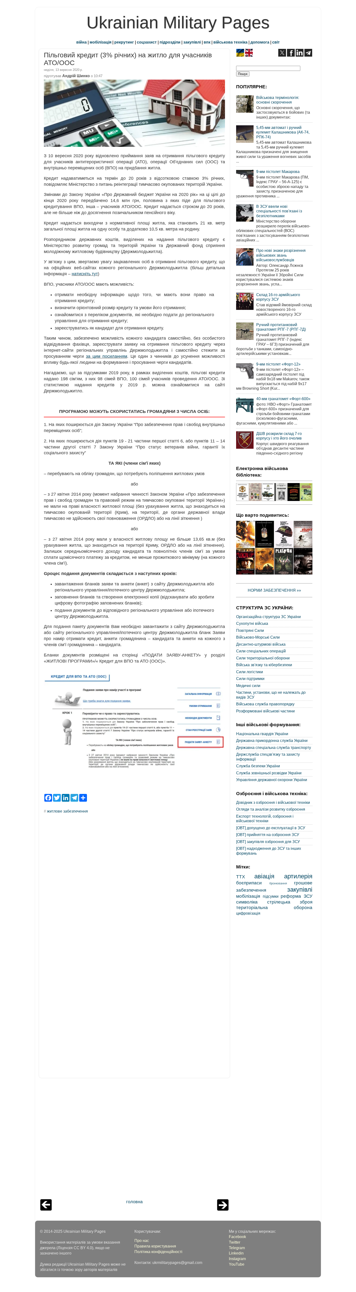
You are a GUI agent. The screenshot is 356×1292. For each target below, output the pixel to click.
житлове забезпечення (67, 811)
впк (207, 42)
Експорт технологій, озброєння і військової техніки (265, 818)
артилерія (298, 876)
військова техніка (230, 42)
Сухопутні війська (252, 623)
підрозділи (170, 42)
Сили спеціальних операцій (261, 651)
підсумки (271, 896)
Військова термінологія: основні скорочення (277, 99)
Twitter (234, 1242)
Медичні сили (248, 685)
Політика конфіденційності (158, 1251)
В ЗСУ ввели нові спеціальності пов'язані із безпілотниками (279, 211)
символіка (247, 901)
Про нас (141, 1240)
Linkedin (236, 1253)
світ (276, 42)
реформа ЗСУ (296, 896)
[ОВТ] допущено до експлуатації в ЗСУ (270, 828)
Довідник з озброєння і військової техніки (273, 802)
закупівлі (192, 42)
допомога (259, 42)
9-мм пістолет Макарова (278, 171)
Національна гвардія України (262, 734)
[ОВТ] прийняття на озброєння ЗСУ (267, 834)
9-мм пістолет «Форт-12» (278, 364)
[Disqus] (134, 882)
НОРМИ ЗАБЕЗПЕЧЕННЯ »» (274, 590)
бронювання (278, 883)
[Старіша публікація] (223, 1209)
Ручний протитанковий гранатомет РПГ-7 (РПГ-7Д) (281, 326)
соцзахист (147, 42)
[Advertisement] (134, 1139)
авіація (264, 876)
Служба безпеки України (258, 766)
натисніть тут (85, 273)
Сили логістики (249, 672)
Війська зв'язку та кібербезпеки (264, 665)
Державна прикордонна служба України (272, 740)
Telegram (237, 1248)
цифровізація (248, 913)
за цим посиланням (106, 356)
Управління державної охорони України (271, 779)
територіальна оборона (274, 907)
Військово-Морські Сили (258, 637)
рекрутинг (124, 42)
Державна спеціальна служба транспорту (273, 747)
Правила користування (155, 1246)
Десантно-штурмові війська (261, 644)
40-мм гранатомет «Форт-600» (283, 398)
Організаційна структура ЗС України (268, 616)
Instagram (237, 1258)
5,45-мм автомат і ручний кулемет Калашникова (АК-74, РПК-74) (283, 132)
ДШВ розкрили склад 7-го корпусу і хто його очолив (279, 435)
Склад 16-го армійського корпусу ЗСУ (278, 296)
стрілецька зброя (289, 901)
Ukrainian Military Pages (178, 22)
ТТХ (240, 876)
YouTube (236, 1264)
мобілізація (100, 42)
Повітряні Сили (250, 630)
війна (81, 42)
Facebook (237, 1236)
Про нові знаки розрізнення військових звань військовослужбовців (281, 255)
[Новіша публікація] (46, 1209)
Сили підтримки (250, 678)
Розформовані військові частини (265, 711)
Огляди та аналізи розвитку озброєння (270, 809)
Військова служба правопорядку (265, 704)
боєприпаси (249, 882)
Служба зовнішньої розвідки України (269, 773)
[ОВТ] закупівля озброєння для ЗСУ (268, 841)
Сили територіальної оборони (263, 658)
